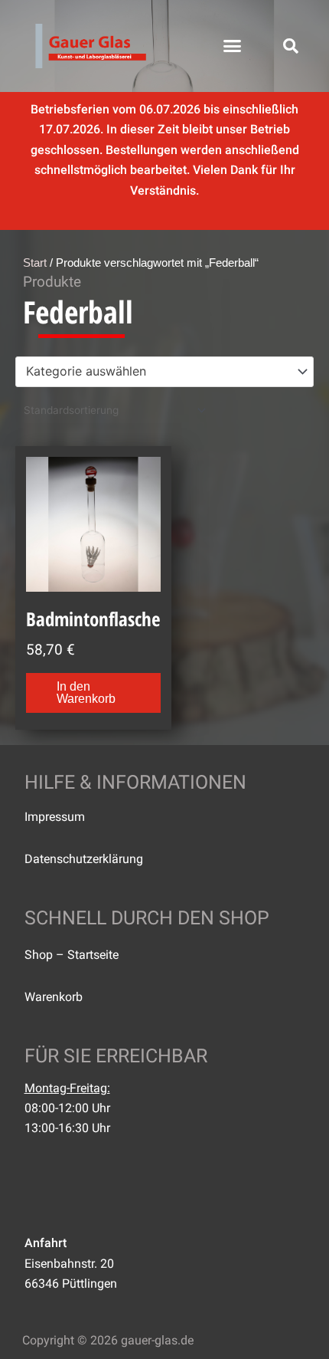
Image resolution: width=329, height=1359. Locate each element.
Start (35, 263)
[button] (232, 46)
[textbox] (157, 371)
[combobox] (164, 371)
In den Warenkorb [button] (86, 692)
